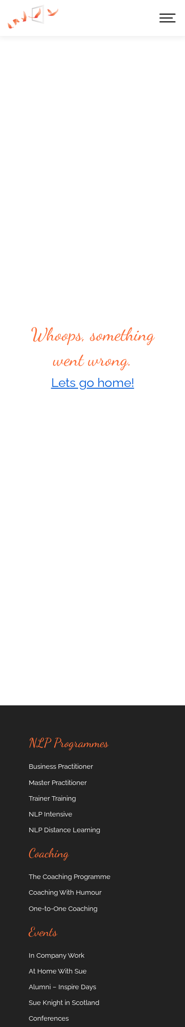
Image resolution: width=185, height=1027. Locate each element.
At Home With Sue (58, 971)
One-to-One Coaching (63, 908)
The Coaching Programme (69, 876)
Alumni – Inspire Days (62, 987)
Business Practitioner (61, 766)
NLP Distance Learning (64, 830)
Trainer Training (52, 798)
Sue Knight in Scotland (64, 1002)
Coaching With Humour (65, 892)
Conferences (49, 1018)
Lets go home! (92, 382)
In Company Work (56, 955)
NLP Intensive (50, 814)
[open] (167, 18)
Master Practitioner (58, 782)
